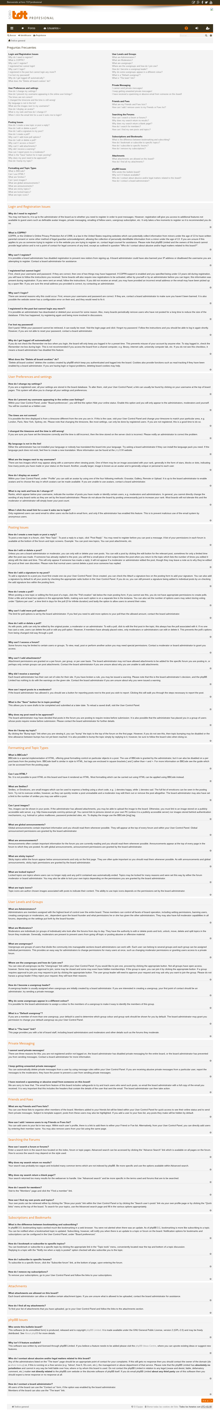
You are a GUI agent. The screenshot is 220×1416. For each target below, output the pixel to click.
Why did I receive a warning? (21, 149)
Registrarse (41, 35)
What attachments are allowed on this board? (133, 159)
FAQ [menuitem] (187, 29)
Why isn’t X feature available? (126, 175)
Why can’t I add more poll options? (24, 137)
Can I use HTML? (16, 174)
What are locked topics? (19, 192)
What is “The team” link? (123, 78)
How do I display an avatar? (21, 109)
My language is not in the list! (22, 103)
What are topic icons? (18, 195)
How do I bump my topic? (20, 161)
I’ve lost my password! (18, 75)
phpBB (118, 450)
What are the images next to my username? (28, 106)
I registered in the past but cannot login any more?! (32, 72)
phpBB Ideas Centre (146, 1346)
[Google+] (198, 2)
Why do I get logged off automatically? (26, 78)
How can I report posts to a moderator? (26, 152)
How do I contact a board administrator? (130, 181)
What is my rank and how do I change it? (27, 112)
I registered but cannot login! (21, 66)
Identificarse (26, 35)
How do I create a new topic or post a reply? (28, 125)
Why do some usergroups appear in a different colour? (137, 72)
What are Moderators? (122, 60)
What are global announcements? (23, 183)
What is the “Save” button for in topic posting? (29, 155)
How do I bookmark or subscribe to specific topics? (136, 142)
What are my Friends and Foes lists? (129, 104)
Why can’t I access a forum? (21, 143)
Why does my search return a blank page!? (132, 123)
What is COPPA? (16, 60)
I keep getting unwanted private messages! (132, 91)
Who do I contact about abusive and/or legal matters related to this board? (146, 178)
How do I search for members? (126, 126)
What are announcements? (20, 186)
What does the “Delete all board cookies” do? (29, 81)
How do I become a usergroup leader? (129, 69)
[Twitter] (206, 2)
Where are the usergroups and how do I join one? (135, 66)
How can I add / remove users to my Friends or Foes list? (139, 107)
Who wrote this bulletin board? (126, 172)
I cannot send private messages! (127, 88)
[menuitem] (161, 1407)
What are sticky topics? (19, 189)
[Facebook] (202, 2)
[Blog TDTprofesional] (193, 2)
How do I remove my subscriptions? (129, 148)
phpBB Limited (93, 1330)
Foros (31, 28)
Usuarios (53, 28)
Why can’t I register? (18, 63)
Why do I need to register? (20, 57)
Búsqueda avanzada (211, 35)
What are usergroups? (122, 63)
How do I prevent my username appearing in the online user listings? (40, 94)
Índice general (18, 40)
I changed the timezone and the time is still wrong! (31, 100)
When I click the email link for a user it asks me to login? (35, 115)
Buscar (13, 35)
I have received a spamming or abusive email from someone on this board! (147, 94)
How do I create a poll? (19, 134)
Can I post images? (17, 180)
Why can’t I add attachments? (22, 146)
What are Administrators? (124, 57)
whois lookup (17, 1365)
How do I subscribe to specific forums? (130, 145)
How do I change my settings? (22, 91)
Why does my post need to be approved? (27, 158)
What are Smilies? (16, 177)
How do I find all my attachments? (128, 161)
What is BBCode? (16, 171)
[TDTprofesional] (211, 10)
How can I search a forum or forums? (129, 117)
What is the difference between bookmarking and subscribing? (141, 139)
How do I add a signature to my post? (25, 131)
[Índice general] (31, 14)
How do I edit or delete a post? (22, 128)
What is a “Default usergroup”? (126, 75)
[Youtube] (211, 2)
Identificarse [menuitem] (197, 29)
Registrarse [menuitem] (208, 29)
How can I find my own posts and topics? (131, 129)
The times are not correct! (20, 97)
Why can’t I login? (16, 69)
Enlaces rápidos (12, 29)
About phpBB (31, 1333)
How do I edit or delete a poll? (22, 140)
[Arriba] (210, 227)
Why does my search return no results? (130, 120)
